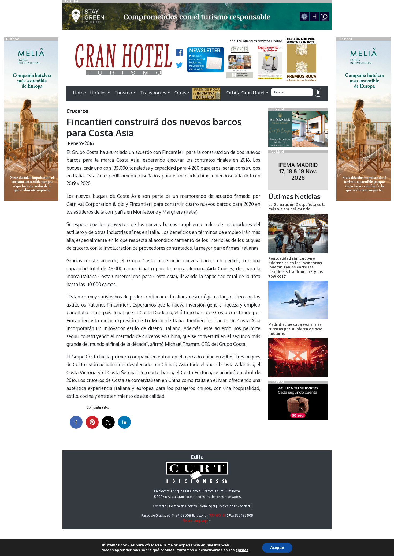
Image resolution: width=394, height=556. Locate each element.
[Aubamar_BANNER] (298, 130)
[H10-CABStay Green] (197, 18)
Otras (180, 93)
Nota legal (207, 506)
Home (79, 93)
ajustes (242, 550)
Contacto (159, 506)
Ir (318, 92)
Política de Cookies (183, 506)
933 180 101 (217, 515)
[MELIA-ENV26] (363, 120)
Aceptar (277, 547)
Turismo (123, 93)
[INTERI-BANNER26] (298, 172)
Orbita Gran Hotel (245, 93)
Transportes (153, 93)
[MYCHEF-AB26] (298, 403)
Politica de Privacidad (234, 506)
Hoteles (98, 93)
